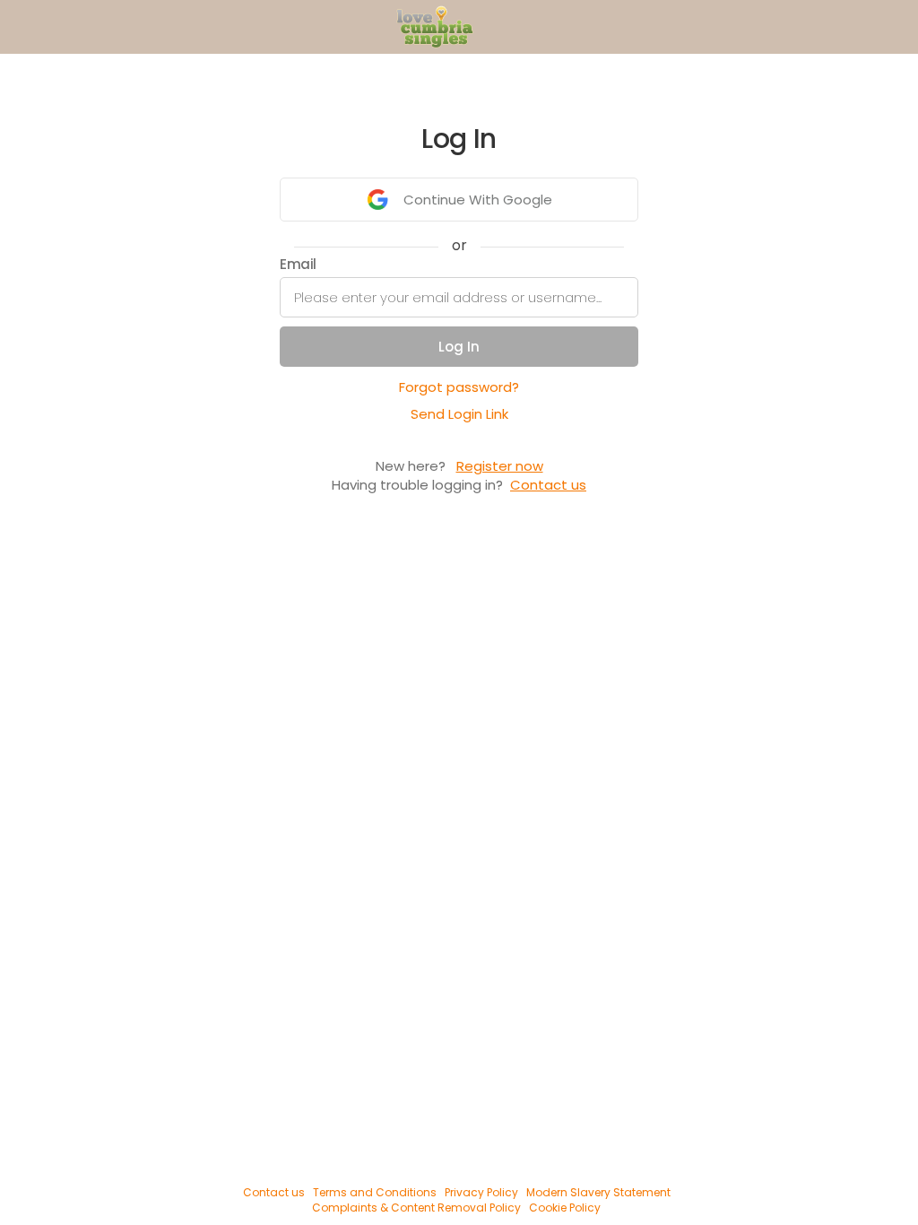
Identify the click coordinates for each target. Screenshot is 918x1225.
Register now (499, 465)
